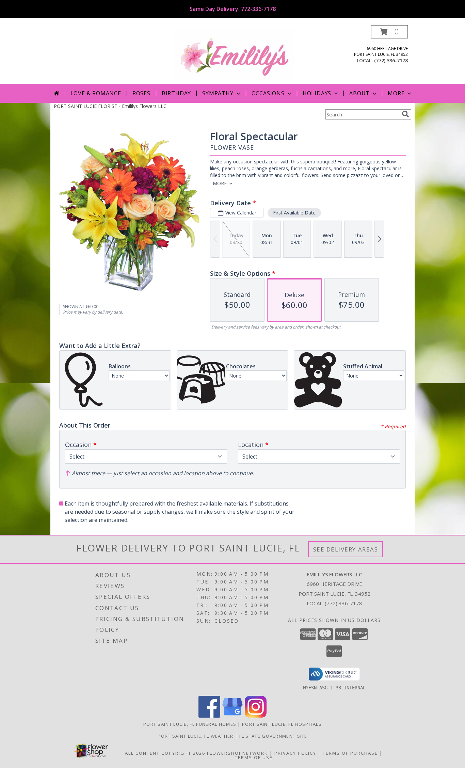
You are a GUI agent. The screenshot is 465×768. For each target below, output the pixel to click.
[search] (405, 114)
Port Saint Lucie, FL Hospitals (282, 724)
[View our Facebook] (209, 716)
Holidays (317, 93)
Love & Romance (95, 93)
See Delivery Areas (345, 549)
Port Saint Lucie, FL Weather (195, 736)
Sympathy (217, 93)
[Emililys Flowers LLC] (235, 54)
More (396, 93)
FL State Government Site (273, 736)
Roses (141, 93)
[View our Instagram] (256, 716)
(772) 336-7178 (391, 60)
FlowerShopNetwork (237, 753)
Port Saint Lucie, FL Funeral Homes (189, 724)
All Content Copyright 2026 (165, 753)
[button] (389, 31)
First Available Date (294, 212)
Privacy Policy (295, 753)
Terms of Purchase (350, 753)
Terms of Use (254, 757)
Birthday (176, 93)
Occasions (268, 93)
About (359, 93)
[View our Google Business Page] (232, 716)
